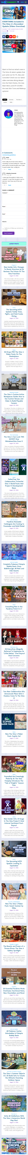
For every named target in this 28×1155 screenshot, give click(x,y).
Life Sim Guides (14, 562)
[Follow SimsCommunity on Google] (17, 36)
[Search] (18, 2)
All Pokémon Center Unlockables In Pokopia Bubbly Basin (14, 1033)
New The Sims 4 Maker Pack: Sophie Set (14, 735)
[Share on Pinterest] (10, 36)
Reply (9, 169)
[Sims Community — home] (8, 2)
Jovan (5, 31)
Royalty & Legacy (14, 944)
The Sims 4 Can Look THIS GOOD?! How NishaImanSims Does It (14, 439)
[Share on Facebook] (3, 36)
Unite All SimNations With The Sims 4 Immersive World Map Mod (14, 1118)
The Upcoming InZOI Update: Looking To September (14, 863)
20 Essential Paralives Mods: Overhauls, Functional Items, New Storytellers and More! (14, 991)
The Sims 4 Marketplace (14, 902)
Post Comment (8, 233)
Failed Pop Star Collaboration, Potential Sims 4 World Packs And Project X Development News (14, 483)
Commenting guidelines (9, 155)
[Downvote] (6, 169)
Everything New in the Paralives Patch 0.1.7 (14, 608)
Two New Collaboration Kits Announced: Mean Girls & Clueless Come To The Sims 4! (14, 694)
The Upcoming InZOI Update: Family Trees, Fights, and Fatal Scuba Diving (14, 313)
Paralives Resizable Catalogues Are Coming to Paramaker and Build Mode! (14, 524)
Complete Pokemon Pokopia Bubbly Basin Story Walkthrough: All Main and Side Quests (14, 567)
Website (4, 221)
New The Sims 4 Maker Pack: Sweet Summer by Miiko (14, 906)
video (11, 102)
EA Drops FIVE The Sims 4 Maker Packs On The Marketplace (14, 354)
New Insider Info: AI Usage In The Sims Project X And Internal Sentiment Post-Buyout (14, 822)
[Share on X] (7, 36)
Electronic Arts (14, 647)
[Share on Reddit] (14, 36)
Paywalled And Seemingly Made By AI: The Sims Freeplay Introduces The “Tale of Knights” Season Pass (14, 780)
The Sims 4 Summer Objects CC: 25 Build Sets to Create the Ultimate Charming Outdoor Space (14, 1076)
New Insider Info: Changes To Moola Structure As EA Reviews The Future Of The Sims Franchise (14, 270)
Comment (5, 193)
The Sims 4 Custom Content (14, 1071)
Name (4, 206)
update (5, 102)
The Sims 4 (5, 33)
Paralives (14, 986)
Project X (14, 265)
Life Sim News (14, 520)
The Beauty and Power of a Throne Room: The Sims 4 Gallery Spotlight (14, 948)
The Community (14, 435)
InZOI (14, 307)
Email (4, 214)
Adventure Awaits (14, 392)
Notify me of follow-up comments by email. (14, 229)
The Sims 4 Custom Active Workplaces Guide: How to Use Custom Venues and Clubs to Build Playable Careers (14, 398)
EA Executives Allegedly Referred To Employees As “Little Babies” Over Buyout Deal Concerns (14, 652)
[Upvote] (3, 169)
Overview (11, 99)
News (14, 350)
